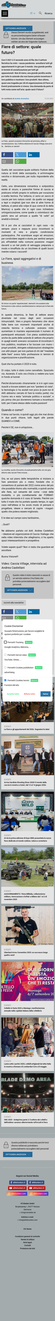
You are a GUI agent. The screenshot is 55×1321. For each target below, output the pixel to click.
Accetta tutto (13, 694)
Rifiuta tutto (29, 694)
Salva (45, 694)
